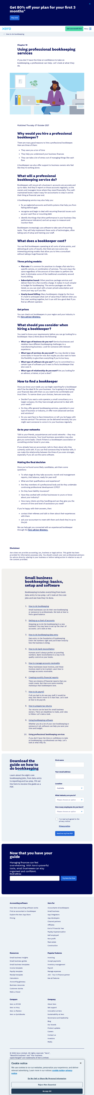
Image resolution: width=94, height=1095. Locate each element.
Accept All (47, 1091)
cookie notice (58, 1070)
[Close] (80, 1063)
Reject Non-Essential (47, 1084)
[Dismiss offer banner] (89, 4)
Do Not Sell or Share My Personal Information (47, 1078)
